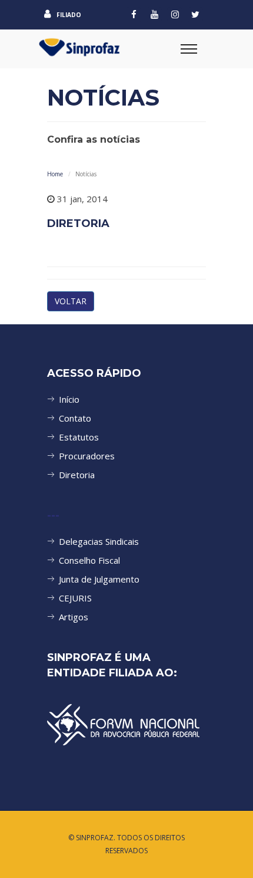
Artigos (73, 617)
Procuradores (87, 456)
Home (55, 174)
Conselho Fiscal (89, 560)
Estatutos (79, 437)
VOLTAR (70, 301)
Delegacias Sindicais (99, 541)
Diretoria (77, 475)
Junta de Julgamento (99, 579)
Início (69, 399)
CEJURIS (75, 598)
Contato (75, 418)
